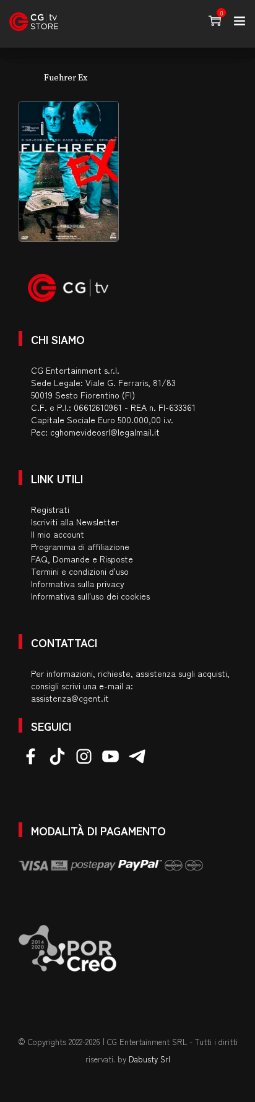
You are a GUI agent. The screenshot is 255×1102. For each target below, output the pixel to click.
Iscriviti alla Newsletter (75, 521)
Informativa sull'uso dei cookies (90, 596)
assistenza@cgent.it (70, 698)
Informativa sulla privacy (77, 583)
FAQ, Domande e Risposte (82, 559)
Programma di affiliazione (80, 546)
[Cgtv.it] (33, 21)
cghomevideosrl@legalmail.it (105, 432)
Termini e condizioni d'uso (80, 571)
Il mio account (57, 534)
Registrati (50, 509)
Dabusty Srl (149, 1059)
